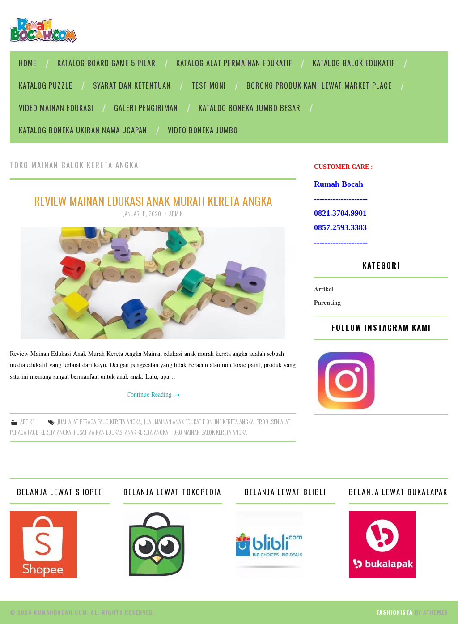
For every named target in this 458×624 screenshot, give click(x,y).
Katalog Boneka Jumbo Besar (250, 107)
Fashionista (395, 612)
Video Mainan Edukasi (56, 107)
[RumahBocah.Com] (43, 29)
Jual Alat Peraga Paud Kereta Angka (99, 422)
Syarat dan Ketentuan (132, 85)
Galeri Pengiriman (146, 107)
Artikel (28, 422)
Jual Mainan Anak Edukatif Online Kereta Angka (199, 422)
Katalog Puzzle (45, 85)
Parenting (327, 302)
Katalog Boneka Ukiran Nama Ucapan (83, 130)
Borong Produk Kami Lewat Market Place (319, 85)
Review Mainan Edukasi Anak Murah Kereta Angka (153, 200)
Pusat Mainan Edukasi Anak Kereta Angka (121, 432)
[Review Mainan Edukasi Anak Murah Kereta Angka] (153, 283)
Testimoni (208, 85)
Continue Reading (153, 394)
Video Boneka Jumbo (203, 130)
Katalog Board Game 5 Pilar (106, 62)
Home (28, 62)
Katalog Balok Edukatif (354, 62)
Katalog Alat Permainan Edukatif (234, 62)
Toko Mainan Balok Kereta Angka (209, 432)
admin (176, 213)
